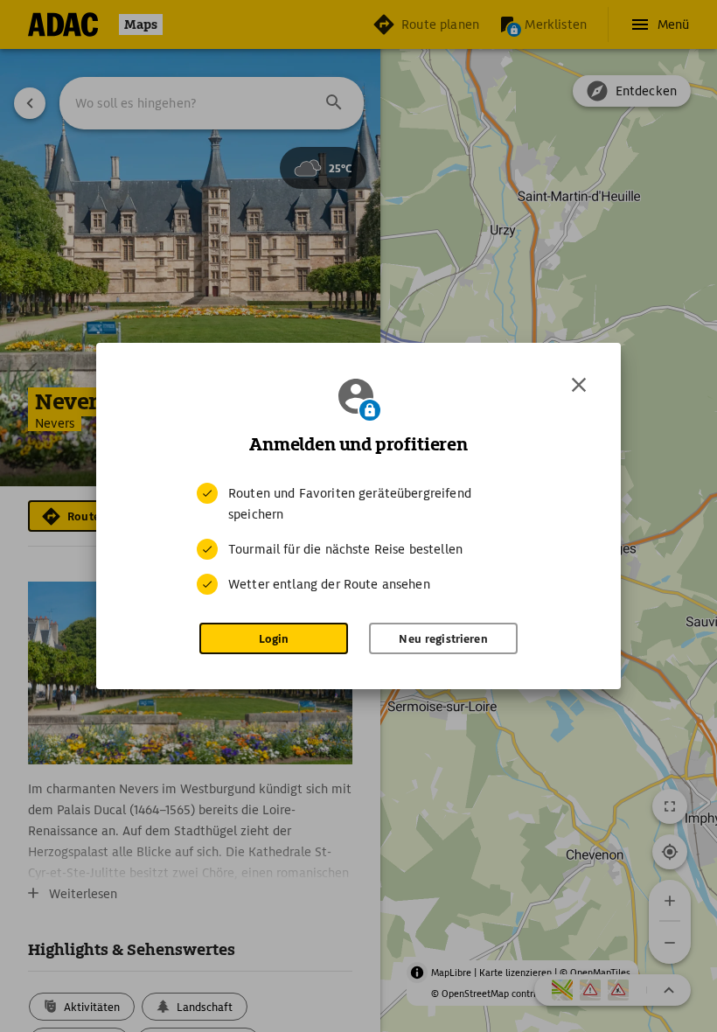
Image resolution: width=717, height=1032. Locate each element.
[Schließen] (579, 385)
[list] (358, 539)
